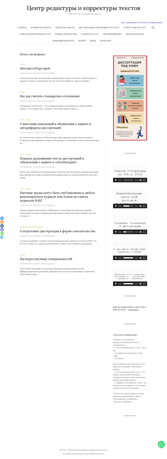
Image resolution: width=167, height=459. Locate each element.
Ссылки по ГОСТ (90, 34)
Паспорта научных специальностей (46, 259)
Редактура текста (65, 27)
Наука (22, 64)
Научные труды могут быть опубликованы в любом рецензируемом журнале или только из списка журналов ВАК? (57, 196)
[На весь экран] (144, 180)
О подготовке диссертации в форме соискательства (57, 231)
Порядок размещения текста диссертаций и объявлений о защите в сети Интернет (52, 160)
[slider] (128, 180)
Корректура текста (41, 27)
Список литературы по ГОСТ (35, 34)
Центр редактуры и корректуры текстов (83, 8)
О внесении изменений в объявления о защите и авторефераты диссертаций (55, 126)
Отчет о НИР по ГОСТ (134, 27)
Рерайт (82, 40)
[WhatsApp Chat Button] (161, 444)
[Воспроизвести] (116, 180)
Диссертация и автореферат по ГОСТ (99, 27)
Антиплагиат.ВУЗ (135, 34)
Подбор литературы (66, 34)
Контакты (105, 40)
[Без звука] (140, 180)
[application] (130, 172)
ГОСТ (22, 120)
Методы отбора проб (35, 68)
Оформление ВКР (112, 34)
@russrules (133, 310)
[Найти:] (153, 27)
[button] (130, 172)
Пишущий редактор (63, 40)
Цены (93, 40)
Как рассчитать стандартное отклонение (50, 96)
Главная (22, 27)
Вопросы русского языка (31, 227)
